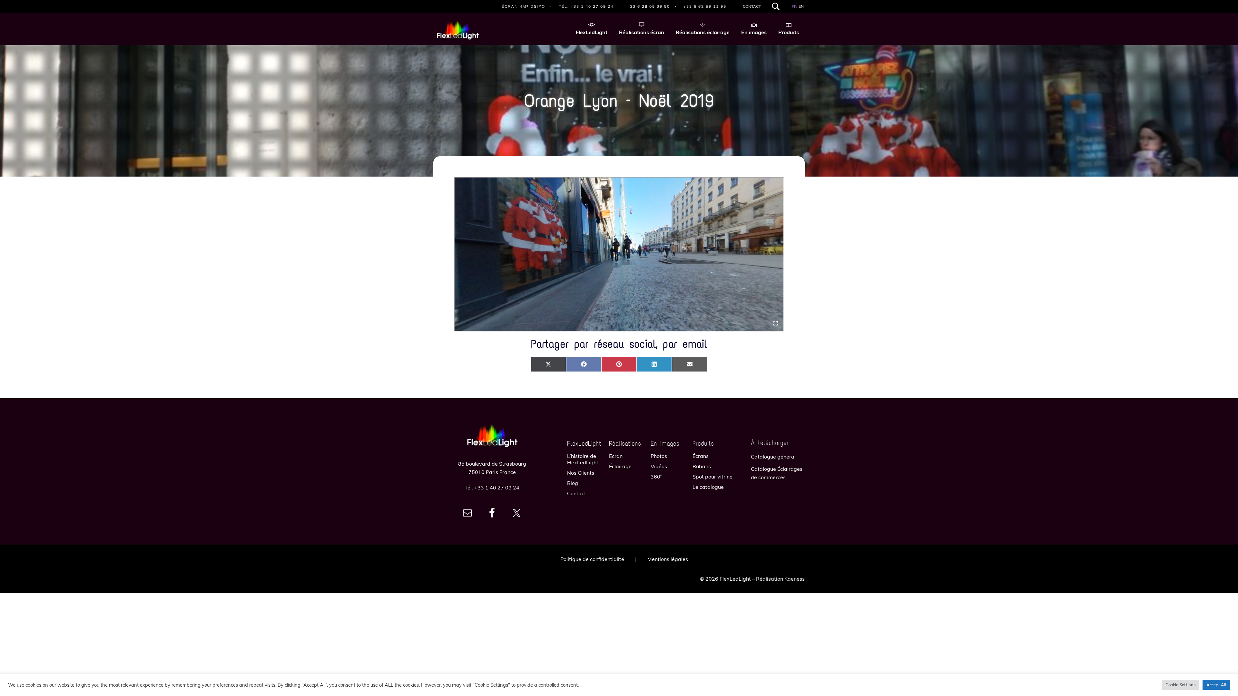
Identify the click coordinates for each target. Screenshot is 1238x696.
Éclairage (620, 466)
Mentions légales (667, 559)
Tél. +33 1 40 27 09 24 (586, 6)
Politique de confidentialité (592, 559)
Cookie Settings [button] (1180, 684)
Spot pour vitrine (712, 476)
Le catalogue (708, 487)
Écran (616, 456)
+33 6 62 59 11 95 (704, 6)
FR (794, 6)
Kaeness (794, 578)
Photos (659, 456)
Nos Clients (580, 472)
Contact (752, 6)
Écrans (701, 456)
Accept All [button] (1216, 684)
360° (656, 476)
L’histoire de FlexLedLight (582, 459)
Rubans (702, 466)
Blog (572, 483)
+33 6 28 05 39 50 (648, 6)
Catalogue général (773, 456)
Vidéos (659, 466)
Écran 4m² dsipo (523, 6)
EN (801, 6)
